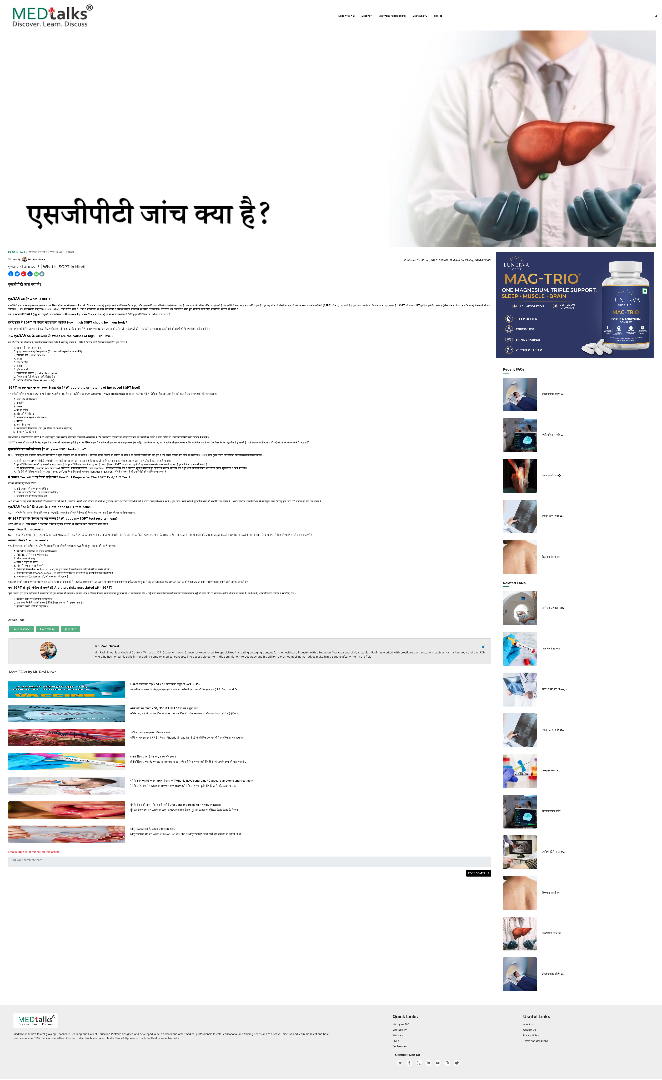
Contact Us (529, 1029)
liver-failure (47, 629)
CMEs (396, 1040)
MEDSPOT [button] (367, 16)
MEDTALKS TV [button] (420, 16)
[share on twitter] (17, 274)
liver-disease (21, 629)
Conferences (400, 1046)
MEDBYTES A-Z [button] (346, 16)
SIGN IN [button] (438, 16)
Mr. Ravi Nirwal (37, 259)
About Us (528, 1024)
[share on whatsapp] (36, 274)
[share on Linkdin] (30, 274)
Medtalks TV (400, 1029)
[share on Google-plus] (23, 274)
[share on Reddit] (41, 274)
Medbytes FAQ (401, 1024)
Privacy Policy (531, 1035)
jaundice (70, 629)
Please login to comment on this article (33, 851)
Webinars (398, 1035)
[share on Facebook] (10, 274)
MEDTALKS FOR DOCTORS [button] (392, 16)
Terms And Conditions (535, 1040)
